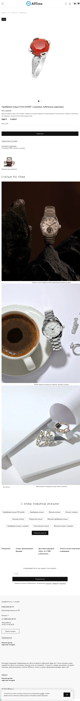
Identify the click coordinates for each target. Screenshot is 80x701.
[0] (74, 3)
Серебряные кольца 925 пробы (13, 512)
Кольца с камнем (71, 512)
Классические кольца (41, 526)
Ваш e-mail (5, 123)
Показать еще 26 (40, 533)
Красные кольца (18, 519)
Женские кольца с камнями (63, 526)
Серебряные (23, 13)
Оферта (4, 675)
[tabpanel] (40, 57)
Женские (15, 13)
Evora (9, 13)
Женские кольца (54, 512)
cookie (42, 693)
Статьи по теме (13, 176)
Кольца (4, 13)
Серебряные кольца (37, 512)
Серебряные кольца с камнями (17, 526)
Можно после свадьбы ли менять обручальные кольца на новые (51, 282)
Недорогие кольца (35, 519)
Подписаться (40, 579)
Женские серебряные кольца (58, 519)
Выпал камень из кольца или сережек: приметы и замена (51, 384)
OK (67, 695)
